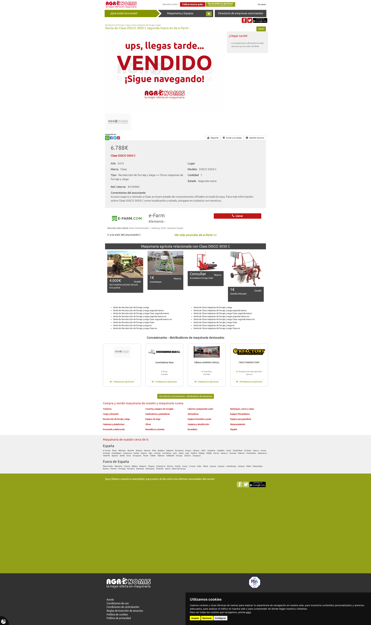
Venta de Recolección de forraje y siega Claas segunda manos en (142, 319)
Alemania (119, 466)
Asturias (147, 450)
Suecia (168, 469)
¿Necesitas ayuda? (170, 4)
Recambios (192, 429)
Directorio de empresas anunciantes (240, 13)
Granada (106, 453)
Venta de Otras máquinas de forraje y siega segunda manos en (221, 316)
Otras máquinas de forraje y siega (146, 25)
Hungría (241, 466)
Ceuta (228, 450)
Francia (127, 466)
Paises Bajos (258, 466)
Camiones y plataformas (113, 424)
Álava (114, 450)
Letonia (213, 466)
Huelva (137, 453)
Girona (264, 450)
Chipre (206, 466)
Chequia (151, 466)
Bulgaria (143, 466)
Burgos (188, 450)
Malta (248, 466)
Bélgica (135, 466)
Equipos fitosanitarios (240, 414)
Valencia (161, 456)
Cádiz (203, 450)
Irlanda (178, 466)
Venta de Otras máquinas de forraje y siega (212, 307)
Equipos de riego (152, 419)
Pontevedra (252, 453)
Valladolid (170, 456)
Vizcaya (179, 456)
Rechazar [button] (207, 618)
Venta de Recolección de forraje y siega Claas (133, 322)
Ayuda (110, 599)
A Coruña (107, 450)
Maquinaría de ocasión (118, 439)
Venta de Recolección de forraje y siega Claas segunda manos (141, 313)
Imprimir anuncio (256, 138)
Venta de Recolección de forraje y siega (131, 307)
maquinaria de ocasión (141, 403)
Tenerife (106, 456)
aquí (248, 612)
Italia (199, 466)
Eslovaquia (150, 469)
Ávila (154, 450)
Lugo (187, 453)
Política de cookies (117, 614)
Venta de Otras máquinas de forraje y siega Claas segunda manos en (224, 319)
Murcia (216, 453)
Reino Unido (108, 466)
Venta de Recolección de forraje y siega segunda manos (138, 310)
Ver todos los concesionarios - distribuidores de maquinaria (185, 396)
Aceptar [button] (195, 618)
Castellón (221, 450)
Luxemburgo (231, 466)
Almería (139, 450)
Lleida (181, 453)
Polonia (113, 469)
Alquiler (233, 429)
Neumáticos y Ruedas (154, 429)
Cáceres (196, 450)
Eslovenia (140, 469)
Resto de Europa (179, 469)
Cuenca (256, 450)
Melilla (209, 453)
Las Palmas (167, 453)
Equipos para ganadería (240, 419)
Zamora (187, 456)
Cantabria (211, 450)
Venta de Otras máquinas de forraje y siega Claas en (216, 328)
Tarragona (137, 456)
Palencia (241, 453)
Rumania (131, 469)
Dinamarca (161, 466)
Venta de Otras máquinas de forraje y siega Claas (215, 322)
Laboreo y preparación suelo (200, 409)
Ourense (233, 453)
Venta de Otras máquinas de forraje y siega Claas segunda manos (222, 313)
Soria (129, 456)
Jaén (150, 453)
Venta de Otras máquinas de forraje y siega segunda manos (220, 310)
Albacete (122, 450)
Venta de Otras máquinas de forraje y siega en (214, 325)
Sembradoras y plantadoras (157, 414)
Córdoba (248, 450)
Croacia (192, 466)
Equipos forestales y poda (199, 419)
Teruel (146, 456)
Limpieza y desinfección (198, 424)
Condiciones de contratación (123, 606)
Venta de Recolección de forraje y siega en (132, 325)
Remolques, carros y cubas (242, 409)
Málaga (202, 453)
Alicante (130, 450)
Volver (261, 29)
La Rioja (157, 453)
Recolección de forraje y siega (117, 25)
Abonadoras (193, 414)
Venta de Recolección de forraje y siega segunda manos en (140, 316)
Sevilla (122, 456)
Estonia (170, 466)
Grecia (185, 466)
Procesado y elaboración (114, 429)
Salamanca (262, 453)
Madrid (194, 453)
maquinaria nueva (171, 403)
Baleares (170, 450)
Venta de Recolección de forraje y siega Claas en (135, 328)
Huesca (144, 453)
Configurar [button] (220, 618)
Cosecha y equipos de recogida (159, 409)
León (175, 453)
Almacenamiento (237, 424)
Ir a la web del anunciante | (123, 234)
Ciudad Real (238, 450)
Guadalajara (117, 453)
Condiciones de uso (118, 603)
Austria (106, 469)
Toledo (153, 456)
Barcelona (179, 450)
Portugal (122, 469)
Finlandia (160, 469)
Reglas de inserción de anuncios (125, 610)
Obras (148, 424)
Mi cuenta (262, 4)
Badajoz (161, 450)
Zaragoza (196, 456)
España (108, 446)
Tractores (107, 409)
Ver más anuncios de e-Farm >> (195, 235)
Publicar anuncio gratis (192, 4)
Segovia (115, 456)
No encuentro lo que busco (220, 4)
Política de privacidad (119, 618)
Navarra (224, 453)
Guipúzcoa (127, 453)
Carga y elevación (111, 414)
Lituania (221, 466)
